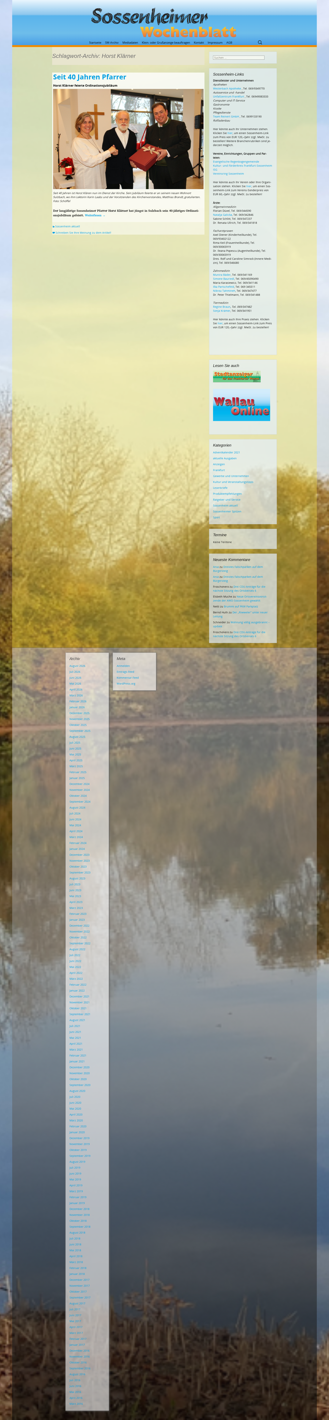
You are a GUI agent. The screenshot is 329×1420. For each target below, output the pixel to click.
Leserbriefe (220, 488)
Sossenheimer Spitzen (227, 511)
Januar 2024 (77, 849)
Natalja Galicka (222, 215)
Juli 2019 (74, 1167)
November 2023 (79, 860)
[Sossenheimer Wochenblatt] (164, 21)
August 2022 (77, 949)
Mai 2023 (75, 896)
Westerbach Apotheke (227, 88)
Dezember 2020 (79, 1067)
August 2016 (77, 1374)
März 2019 (76, 1191)
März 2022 (76, 978)
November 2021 (79, 1002)
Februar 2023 (77, 914)
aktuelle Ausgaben (225, 458)
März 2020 (76, 1120)
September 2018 (79, 1226)
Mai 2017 (75, 1321)
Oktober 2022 (78, 937)
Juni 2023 (75, 890)
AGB (229, 42)
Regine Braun (221, 306)
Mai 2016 (75, 1392)
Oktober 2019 (78, 1150)
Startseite (95, 42)
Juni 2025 (75, 748)
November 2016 (79, 1356)
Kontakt (199, 42)
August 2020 (77, 1091)
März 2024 (76, 837)
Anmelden (123, 666)
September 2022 (79, 943)
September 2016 (79, 1368)
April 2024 (75, 831)
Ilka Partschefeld (223, 286)
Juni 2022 (75, 961)
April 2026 (75, 689)
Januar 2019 (77, 1203)
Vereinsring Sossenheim (228, 173)
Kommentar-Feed (128, 677)
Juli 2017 (74, 1309)
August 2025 (77, 736)
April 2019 (75, 1185)
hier (230, 133)
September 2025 (79, 731)
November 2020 (79, 1073)
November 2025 (79, 719)
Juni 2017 (75, 1315)
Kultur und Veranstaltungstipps (233, 482)
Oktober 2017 (78, 1291)
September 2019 (79, 1156)
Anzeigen (219, 464)
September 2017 (79, 1297)
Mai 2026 (75, 683)
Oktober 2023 (78, 866)
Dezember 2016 (79, 1350)
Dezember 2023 (79, 855)
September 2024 (79, 801)
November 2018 (79, 1215)
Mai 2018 (75, 1250)
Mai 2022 (75, 967)
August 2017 (77, 1303)
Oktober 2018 (78, 1221)
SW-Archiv (112, 42)
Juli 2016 (74, 1380)
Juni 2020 (75, 1102)
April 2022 (75, 973)
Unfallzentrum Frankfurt (228, 96)
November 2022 (79, 931)
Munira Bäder (222, 274)
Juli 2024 (74, 813)
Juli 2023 (74, 884)
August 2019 (77, 1161)
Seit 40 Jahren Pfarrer (89, 77)
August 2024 (77, 807)
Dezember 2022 (79, 925)
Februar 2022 (77, 984)
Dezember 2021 (79, 996)
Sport (216, 517)
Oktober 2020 (78, 1079)
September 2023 (79, 872)
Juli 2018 (74, 1238)
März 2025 (76, 766)
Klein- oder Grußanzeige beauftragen (166, 42)
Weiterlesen (95, 215)
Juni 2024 (75, 819)
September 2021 (79, 1014)
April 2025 (75, 760)
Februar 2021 (77, 1055)
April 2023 (75, 902)
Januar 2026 (77, 707)
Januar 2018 (77, 1274)
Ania (216, 567)
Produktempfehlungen (227, 493)
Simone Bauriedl (223, 278)
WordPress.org (126, 683)
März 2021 (76, 1049)
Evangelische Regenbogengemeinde (236, 161)
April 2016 (75, 1398)
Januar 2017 (77, 1344)
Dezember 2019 (79, 1138)
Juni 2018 (75, 1244)
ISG (215, 169)
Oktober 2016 (78, 1362)
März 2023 (76, 908)
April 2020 (75, 1114)
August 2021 (77, 1020)
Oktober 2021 (78, 1008)
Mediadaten (130, 42)
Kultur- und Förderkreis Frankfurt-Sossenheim (242, 165)
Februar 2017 (77, 1339)
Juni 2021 (75, 1032)
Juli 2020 (74, 1097)
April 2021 (75, 1043)
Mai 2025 (75, 754)
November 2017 (79, 1285)
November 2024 (79, 790)
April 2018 (75, 1256)
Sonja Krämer (221, 310)
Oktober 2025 (78, 725)
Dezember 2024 (79, 784)
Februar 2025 (77, 772)
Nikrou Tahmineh (224, 290)
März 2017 (76, 1333)
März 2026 (76, 695)
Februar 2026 (77, 701)
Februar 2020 (77, 1126)
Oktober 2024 (78, 796)
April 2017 (75, 1327)
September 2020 (79, 1085)
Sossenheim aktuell (67, 226)
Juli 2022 (74, 955)
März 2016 (76, 1404)
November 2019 (79, 1144)
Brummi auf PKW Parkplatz (241, 606)
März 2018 (76, 1262)
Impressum (215, 42)
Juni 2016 (75, 1386)
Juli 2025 (74, 742)
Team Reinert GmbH (226, 116)
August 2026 (77, 666)
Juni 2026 (75, 677)
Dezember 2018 (79, 1209)
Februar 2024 (77, 843)
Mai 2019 (75, 1179)
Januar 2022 (77, 990)
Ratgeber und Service (226, 499)
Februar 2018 (77, 1268)
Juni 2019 (75, 1173)
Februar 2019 (77, 1197)
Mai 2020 (75, 1108)
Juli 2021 (74, 1026)
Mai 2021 (75, 1038)
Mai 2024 (75, 825)
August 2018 (77, 1232)
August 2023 (77, 878)
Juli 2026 (74, 672)
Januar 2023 (77, 919)
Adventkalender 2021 (226, 452)
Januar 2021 (77, 1061)
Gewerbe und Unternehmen (231, 476)
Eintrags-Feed (125, 672)
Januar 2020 (77, 1132)
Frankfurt (219, 470)
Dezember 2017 (79, 1280)
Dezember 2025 (79, 713)
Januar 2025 (77, 778)
